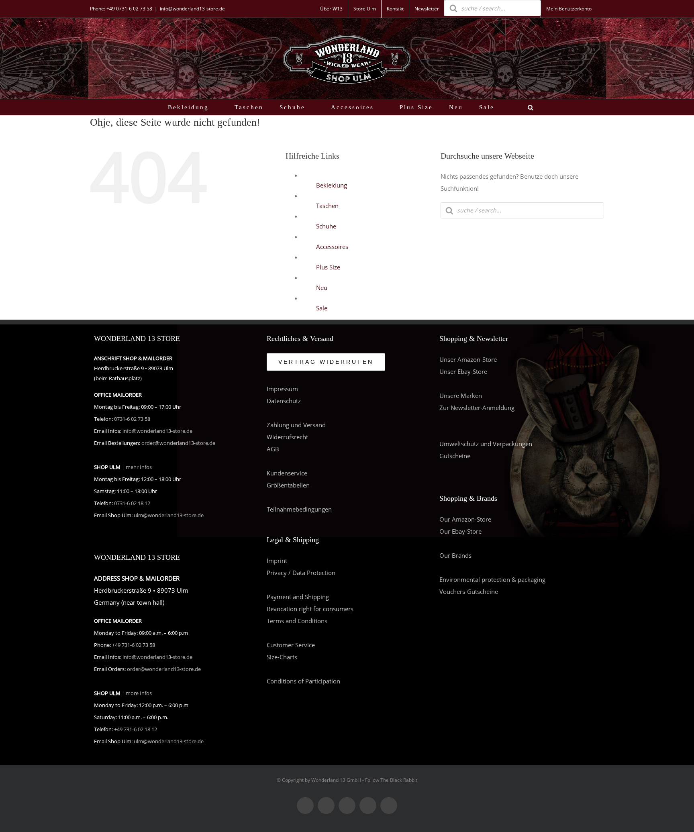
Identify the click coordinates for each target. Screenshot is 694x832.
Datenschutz (284, 401)
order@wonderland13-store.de (178, 443)
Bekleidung (331, 185)
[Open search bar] (531, 107)
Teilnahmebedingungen (299, 509)
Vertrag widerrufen (326, 362)
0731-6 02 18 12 (132, 503)
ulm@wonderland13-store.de (169, 515)
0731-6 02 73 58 (132, 419)
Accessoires (332, 247)
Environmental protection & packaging (492, 579)
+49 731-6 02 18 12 (135, 729)
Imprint (277, 561)
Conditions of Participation (303, 681)
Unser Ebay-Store (463, 371)
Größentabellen (288, 485)
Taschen (327, 206)
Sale (321, 308)
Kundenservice (287, 473)
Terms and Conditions (297, 621)
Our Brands (455, 555)
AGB (273, 449)
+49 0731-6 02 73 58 (129, 8)
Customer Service (291, 645)
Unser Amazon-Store (468, 359)
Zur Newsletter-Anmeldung (476, 408)
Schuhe (326, 226)
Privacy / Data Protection (301, 573)
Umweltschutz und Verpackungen (485, 444)
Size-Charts (282, 657)
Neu (321, 287)
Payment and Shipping (298, 597)
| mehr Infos (137, 467)
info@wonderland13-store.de (192, 8)
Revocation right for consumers (310, 609)
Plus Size (328, 267)
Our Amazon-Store (465, 519)
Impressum (282, 389)
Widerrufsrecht (287, 437)
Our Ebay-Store (460, 531)
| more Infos (137, 693)
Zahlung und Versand (296, 425)
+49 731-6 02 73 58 (133, 645)
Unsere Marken (460, 396)
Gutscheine (454, 456)
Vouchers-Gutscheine (468, 591)
